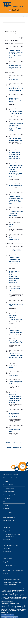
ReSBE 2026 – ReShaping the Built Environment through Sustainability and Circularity (15, 398)
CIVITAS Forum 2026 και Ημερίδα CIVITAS (15, 139)
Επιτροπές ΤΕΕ (7, 551)
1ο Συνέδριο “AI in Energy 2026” (14, 289)
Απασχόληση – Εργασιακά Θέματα (12, 478)
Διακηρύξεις (7, 527)
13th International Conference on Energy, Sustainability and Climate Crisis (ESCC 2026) (16, 53)
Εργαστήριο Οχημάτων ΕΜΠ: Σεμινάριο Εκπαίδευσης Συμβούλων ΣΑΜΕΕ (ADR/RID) (16, 127)
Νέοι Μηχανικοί (7, 501)
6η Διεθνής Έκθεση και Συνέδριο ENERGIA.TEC (16, 342)
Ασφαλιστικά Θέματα (9, 488)
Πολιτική (3, 612)
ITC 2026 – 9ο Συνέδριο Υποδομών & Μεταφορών (16, 213)
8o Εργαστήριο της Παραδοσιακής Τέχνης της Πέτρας (16, 67)
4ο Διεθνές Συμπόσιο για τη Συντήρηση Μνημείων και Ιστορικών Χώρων (15, 155)
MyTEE (5, 524)
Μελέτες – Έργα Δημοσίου (10, 495)
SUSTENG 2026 (13, 79)
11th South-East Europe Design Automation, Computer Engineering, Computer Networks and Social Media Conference (16, 171)
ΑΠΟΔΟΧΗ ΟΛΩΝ (7, 614)
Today (14, 442)
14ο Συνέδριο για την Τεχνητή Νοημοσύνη (15, 112)
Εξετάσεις (6, 508)
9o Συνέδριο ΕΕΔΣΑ (15, 250)
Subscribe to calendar (13, 447)
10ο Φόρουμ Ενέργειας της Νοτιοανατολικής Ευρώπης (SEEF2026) (16, 88)
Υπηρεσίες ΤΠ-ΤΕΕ (8, 539)
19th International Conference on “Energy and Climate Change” (16, 355)
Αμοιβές (6, 481)
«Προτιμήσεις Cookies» (7, 601)
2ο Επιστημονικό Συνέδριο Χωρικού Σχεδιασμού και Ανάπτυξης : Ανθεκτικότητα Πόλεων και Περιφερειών (15, 276)
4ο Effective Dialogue (15, 185)
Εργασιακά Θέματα (8, 484)
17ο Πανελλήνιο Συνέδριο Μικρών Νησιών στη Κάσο (14, 259)
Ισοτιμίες (6, 505)
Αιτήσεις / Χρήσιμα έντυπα (10, 512)
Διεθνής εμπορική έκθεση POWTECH (14, 239)
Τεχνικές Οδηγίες (8, 558)
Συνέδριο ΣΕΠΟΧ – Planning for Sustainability (14, 415)
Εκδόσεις (6, 555)
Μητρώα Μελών (7, 531)
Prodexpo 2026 (13, 375)
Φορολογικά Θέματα (9, 491)
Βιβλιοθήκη (6, 574)
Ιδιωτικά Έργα (7, 498)
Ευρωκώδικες (7, 562)
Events (6, 34)
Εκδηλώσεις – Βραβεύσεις (10, 565)
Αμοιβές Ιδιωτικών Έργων (9, 520)
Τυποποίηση (7, 548)
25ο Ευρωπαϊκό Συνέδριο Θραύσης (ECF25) (15, 100)
